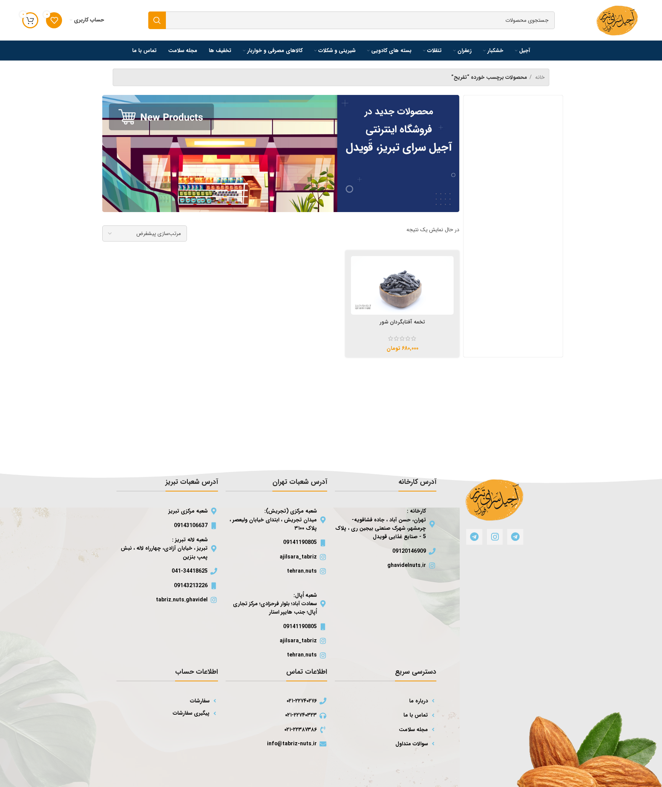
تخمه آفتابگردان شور (402, 322)
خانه (539, 77)
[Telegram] (515, 537)
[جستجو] (157, 20)
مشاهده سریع (356, 268)
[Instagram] (495, 537)
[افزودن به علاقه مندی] (356, 287)
